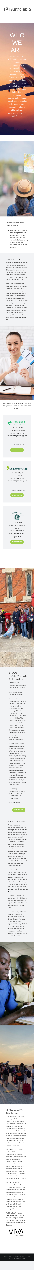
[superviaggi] (17, 467)
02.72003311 (13, 796)
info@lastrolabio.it (14, 798)
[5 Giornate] (17, 512)
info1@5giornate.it (19, 533)
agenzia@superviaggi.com (19, 436)
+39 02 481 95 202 (18, 433)
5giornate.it (17, 537)
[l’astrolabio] (17, 421)
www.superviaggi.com (17, 490)
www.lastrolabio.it (14, 802)
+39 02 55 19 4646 (18, 530)
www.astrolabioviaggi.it (17, 445)
